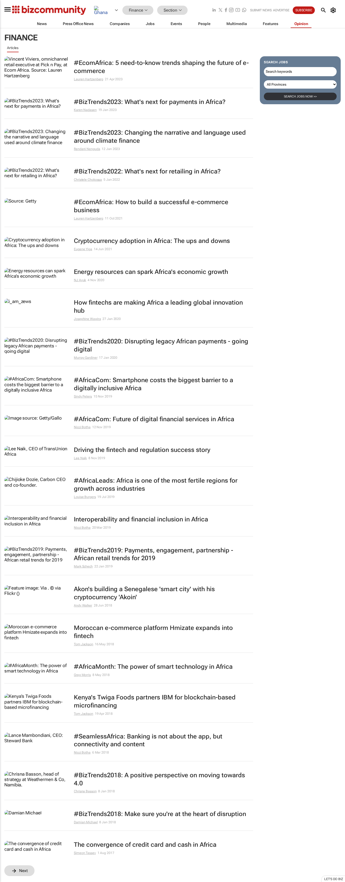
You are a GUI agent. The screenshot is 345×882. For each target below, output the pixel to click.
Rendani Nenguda (87, 149)
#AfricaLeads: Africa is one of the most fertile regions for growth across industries (155, 484)
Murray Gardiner (86, 358)
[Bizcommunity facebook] (226, 10)
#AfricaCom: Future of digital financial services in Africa (154, 419)
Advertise (281, 10)
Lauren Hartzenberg (88, 79)
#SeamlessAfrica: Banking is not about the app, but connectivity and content (148, 740)
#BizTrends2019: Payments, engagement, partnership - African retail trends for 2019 (153, 554)
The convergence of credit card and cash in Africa (145, 844)
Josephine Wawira (87, 319)
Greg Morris (82, 675)
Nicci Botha (82, 427)
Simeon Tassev (85, 853)
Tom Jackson (83, 644)
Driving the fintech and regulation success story (142, 450)
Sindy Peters (83, 396)
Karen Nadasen (85, 110)
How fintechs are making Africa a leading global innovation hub (158, 306)
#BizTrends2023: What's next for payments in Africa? (150, 102)
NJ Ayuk (80, 280)
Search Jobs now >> (300, 96)
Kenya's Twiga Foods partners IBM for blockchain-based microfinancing (155, 701)
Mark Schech (83, 566)
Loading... (14, 879)
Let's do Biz (333, 879)
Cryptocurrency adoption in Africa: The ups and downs (152, 241)
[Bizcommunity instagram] (231, 10)
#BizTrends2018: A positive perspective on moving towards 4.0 (159, 779)
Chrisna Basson (85, 791)
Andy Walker (83, 605)
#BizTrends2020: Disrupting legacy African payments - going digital (161, 345)
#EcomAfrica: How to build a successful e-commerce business (151, 206)
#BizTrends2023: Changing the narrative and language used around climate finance (160, 136)
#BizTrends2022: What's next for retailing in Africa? (147, 171)
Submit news (261, 10)
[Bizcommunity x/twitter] (220, 10)
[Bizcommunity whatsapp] (244, 10)
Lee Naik (80, 458)
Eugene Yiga (83, 249)
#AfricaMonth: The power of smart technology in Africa (153, 666)
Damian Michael (86, 822)
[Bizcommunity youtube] (237, 10)
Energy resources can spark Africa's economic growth (151, 272)
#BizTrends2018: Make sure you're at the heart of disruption (160, 814)
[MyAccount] (334, 10)
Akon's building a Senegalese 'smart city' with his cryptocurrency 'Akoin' (144, 593)
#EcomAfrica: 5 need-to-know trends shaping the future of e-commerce (161, 67)
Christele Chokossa (88, 180)
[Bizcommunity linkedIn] (214, 10)
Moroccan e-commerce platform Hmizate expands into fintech (153, 632)
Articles (13, 48)
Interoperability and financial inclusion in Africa (141, 519)
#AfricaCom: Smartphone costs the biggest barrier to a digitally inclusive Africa (153, 384)
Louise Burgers (85, 497)
